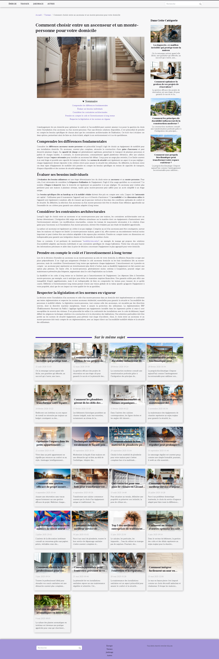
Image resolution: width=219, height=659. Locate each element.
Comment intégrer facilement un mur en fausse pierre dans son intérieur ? (162, 572)
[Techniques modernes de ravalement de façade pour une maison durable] (90, 436)
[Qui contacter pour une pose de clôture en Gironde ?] (127, 478)
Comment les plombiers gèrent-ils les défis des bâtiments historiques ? (88, 403)
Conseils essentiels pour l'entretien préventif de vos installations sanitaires (90, 571)
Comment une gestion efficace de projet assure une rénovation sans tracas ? (52, 488)
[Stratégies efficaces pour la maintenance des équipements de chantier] (165, 394)
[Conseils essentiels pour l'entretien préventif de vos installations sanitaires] (90, 562)
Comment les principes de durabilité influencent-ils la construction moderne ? (166, 121)
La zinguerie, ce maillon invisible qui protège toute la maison (166, 48)
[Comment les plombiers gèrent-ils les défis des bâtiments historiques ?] (90, 394)
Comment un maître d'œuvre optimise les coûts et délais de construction (165, 529)
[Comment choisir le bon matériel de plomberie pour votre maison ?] (127, 436)
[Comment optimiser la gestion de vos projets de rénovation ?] (166, 70)
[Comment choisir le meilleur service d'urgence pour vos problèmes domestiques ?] (165, 478)
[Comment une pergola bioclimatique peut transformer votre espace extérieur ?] (166, 143)
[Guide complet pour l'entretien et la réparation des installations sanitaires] (127, 562)
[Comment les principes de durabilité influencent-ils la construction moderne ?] (166, 107)
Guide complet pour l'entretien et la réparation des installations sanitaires (127, 571)
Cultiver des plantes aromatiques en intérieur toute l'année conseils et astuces (51, 614)
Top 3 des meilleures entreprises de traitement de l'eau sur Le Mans (127, 529)
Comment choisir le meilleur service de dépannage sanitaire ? (87, 529)
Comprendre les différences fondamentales (90, 105)
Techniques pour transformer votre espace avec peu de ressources (51, 403)
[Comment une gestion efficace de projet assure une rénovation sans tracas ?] (52, 478)
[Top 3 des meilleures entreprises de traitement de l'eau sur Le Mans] (127, 520)
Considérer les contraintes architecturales (90, 112)
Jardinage (38, 3)
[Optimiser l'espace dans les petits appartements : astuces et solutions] (52, 436)
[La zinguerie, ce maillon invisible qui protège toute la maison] (166, 33)
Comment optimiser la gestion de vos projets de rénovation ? (166, 84)
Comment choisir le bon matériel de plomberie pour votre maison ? (128, 445)
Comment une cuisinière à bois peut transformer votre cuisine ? (90, 487)
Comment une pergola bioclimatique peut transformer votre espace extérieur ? (166, 158)
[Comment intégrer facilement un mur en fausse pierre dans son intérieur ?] (165, 562)
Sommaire (91, 101)
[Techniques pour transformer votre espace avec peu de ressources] (52, 394)
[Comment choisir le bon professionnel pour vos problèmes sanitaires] (52, 562)
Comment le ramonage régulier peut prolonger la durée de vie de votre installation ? (165, 446)
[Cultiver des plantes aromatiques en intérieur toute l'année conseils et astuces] (52, 604)
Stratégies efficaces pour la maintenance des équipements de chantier (165, 403)
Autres (51, 3)
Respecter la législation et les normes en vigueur (90, 119)
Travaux (25, 3)
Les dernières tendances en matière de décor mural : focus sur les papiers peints (52, 529)
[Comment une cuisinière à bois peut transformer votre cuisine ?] (90, 478)
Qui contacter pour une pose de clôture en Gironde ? (128, 487)
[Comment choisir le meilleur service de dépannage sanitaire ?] (90, 520)
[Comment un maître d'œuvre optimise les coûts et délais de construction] (165, 520)
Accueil (39, 15)
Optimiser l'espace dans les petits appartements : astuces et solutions (52, 445)
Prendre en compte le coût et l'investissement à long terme (90, 115)
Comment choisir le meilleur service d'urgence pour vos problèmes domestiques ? (165, 488)
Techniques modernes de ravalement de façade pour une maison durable (90, 445)
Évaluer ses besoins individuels (90, 108)
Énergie (12, 3)
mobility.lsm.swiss (91, 241)
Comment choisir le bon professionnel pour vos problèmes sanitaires (50, 571)
